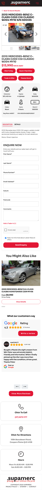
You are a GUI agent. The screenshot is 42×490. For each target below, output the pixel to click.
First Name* (7, 154)
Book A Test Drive (25, 71)
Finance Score (26, 78)
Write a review (28, 333)
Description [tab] (7, 124)
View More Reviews (21, 394)
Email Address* (8, 182)
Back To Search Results (11, 11)
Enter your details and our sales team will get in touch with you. (19, 150)
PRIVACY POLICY (11, 487)
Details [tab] (17, 124)
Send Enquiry (21, 245)
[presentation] (2, 306)
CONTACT (32, 487)
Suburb (6, 191)
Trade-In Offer (9, 78)
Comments (7, 209)
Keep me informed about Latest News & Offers (21, 239)
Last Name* (7, 163)
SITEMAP (23, 487)
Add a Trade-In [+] (9, 223)
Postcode (6, 200)
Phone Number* (9, 172)
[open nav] (37, 3)
